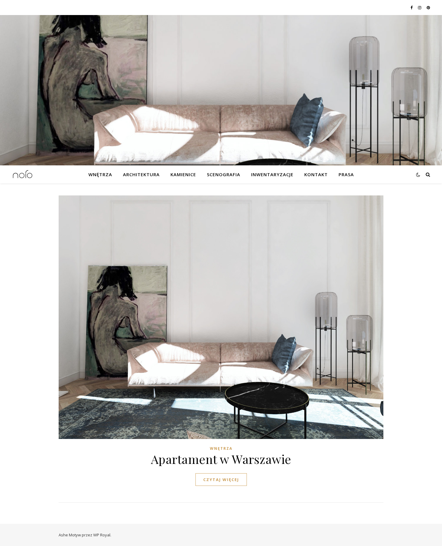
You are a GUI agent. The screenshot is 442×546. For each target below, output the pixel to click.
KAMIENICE (183, 174)
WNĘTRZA (100, 174)
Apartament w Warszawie (221, 459)
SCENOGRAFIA (223, 174)
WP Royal (101, 535)
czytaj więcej (221, 479)
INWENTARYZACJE (272, 174)
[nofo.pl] (22, 174)
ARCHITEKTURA (141, 174)
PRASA (346, 174)
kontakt (316, 174)
